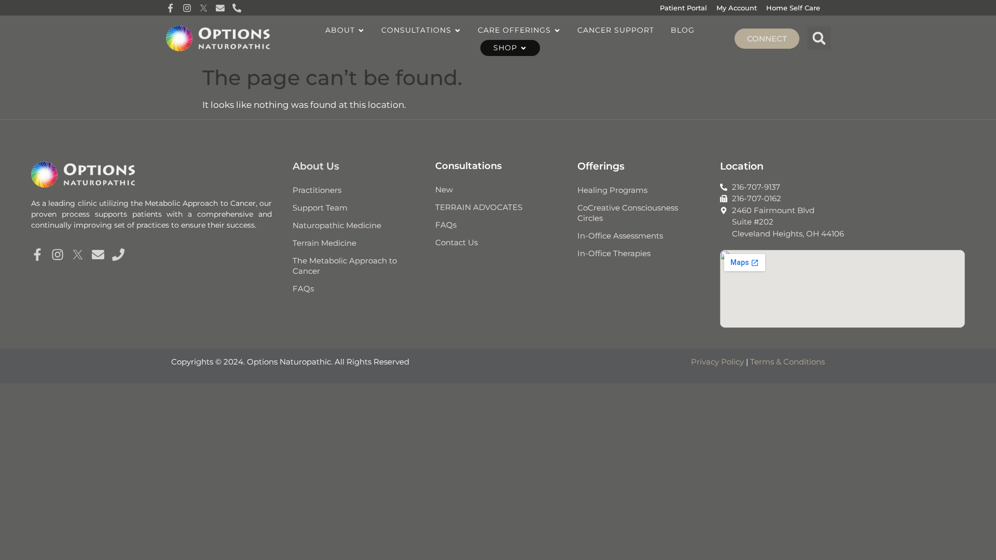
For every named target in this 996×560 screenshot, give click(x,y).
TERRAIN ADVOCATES (478, 207)
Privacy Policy (717, 362)
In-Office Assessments (620, 236)
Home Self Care (793, 8)
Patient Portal (683, 8)
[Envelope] (98, 254)
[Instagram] (57, 254)
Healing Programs (612, 190)
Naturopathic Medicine (337, 225)
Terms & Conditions (787, 362)
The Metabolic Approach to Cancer (345, 266)
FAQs (303, 288)
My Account (736, 8)
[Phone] (118, 254)
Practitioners (317, 190)
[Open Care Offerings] (557, 30)
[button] (819, 38)
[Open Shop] (523, 48)
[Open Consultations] (457, 30)
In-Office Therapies (614, 253)
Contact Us (456, 242)
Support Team (320, 208)
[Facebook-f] (37, 254)
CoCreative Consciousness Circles (627, 213)
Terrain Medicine (324, 243)
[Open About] (361, 30)
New (444, 189)
